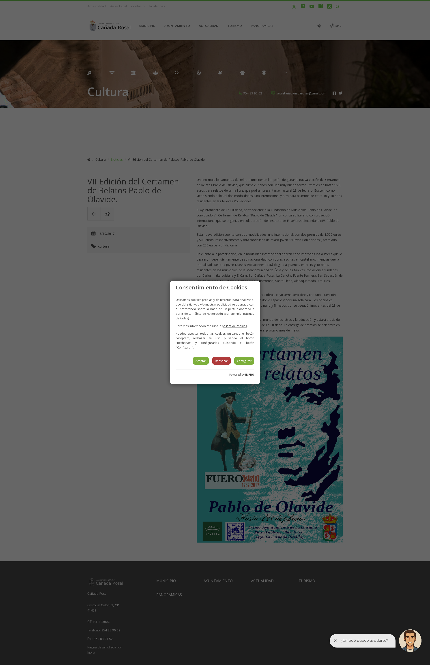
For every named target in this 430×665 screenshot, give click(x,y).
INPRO (249, 374)
